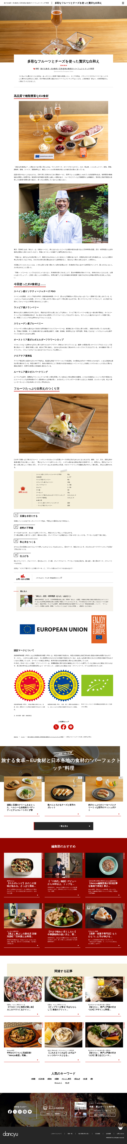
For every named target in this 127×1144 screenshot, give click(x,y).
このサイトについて (56, 1133)
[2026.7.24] (104, 989)
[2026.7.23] (104, 1034)
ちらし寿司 (66, 1079)
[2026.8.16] (23, 989)
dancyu (16, 737)
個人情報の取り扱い (83, 1133)
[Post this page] (56, 727)
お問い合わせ (120, 1133)
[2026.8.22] (63, 865)
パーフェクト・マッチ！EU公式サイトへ (48, 578)
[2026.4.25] (63, 1034)
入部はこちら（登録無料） (53, 1113)
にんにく (58, 1083)
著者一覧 (70, 1133)
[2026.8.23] (104, 865)
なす (67, 1083)
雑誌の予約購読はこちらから (102, 1115)
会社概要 (108, 1133)
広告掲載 (97, 1133)
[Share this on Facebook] (63, 727)
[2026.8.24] (23, 865)
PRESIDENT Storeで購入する (102, 1111)
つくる (23, 737)
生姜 (85, 1079)
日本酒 (41, 1079)
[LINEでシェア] (71, 727)
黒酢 (57, 1079)
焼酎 (33, 1079)
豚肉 (49, 1079)
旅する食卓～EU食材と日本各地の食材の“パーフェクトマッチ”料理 (67, 69)
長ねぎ (77, 1079)
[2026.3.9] (23, 1034)
